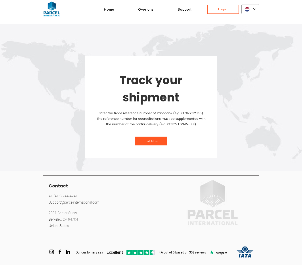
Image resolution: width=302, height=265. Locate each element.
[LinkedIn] (68, 252)
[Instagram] (52, 252)
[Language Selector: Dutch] (250, 9)
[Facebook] (60, 252)
